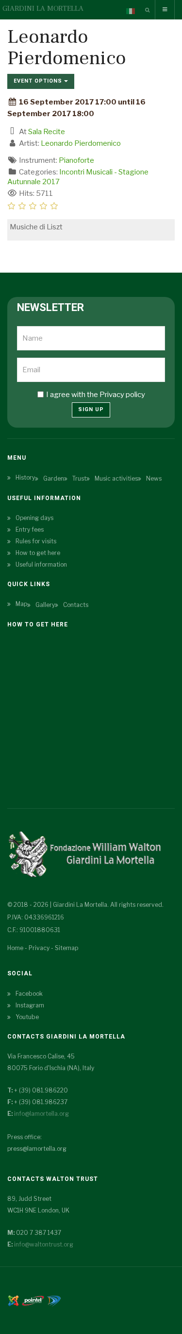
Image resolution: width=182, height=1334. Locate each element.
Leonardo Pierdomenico (81, 143)
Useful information (41, 564)
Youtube (27, 1017)
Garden (53, 478)
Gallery (45, 604)
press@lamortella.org (36, 1148)
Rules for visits (36, 541)
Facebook (29, 993)
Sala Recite (46, 131)
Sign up (91, 409)
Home (15, 948)
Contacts (75, 604)
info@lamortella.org (41, 1113)
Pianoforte (76, 160)
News (154, 478)
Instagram (30, 1005)
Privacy (39, 948)
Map (21, 603)
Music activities (116, 478)
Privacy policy (122, 394)
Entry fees (30, 529)
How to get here (38, 552)
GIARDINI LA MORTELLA (42, 8)
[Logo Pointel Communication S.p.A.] (33, 1299)
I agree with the (95, 394)
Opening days (34, 517)
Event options (39, 81)
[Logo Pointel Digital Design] (54, 1299)
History (25, 477)
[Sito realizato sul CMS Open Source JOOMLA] (13, 1299)
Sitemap (66, 948)
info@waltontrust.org (43, 1244)
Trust (79, 478)
